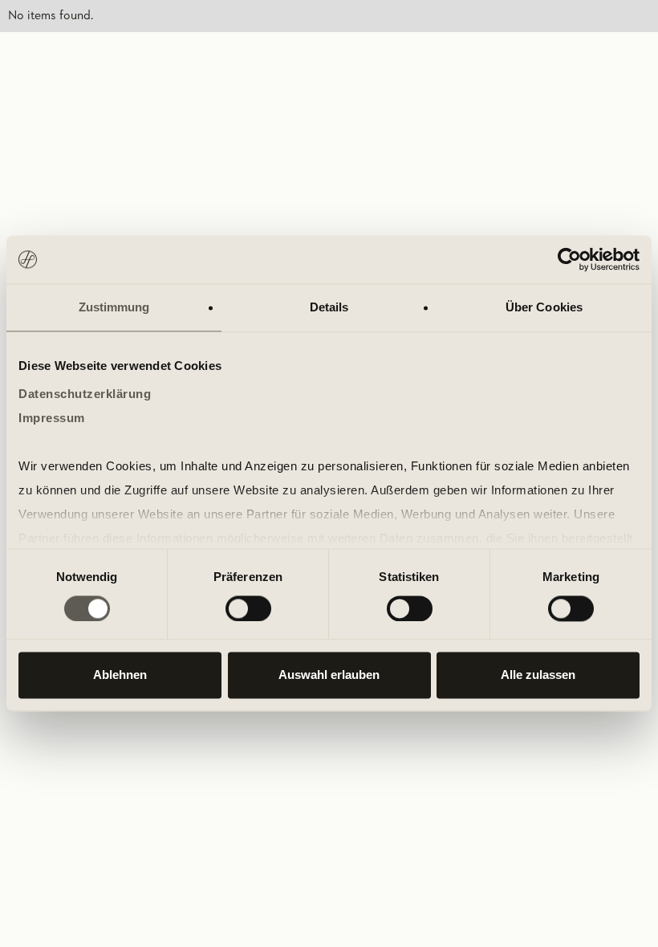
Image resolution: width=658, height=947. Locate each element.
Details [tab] (329, 307)
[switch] (248, 608)
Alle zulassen (538, 675)
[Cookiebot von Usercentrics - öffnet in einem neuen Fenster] (569, 259)
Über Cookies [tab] (544, 307)
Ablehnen (120, 675)
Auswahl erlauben (329, 675)
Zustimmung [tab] (114, 307)
